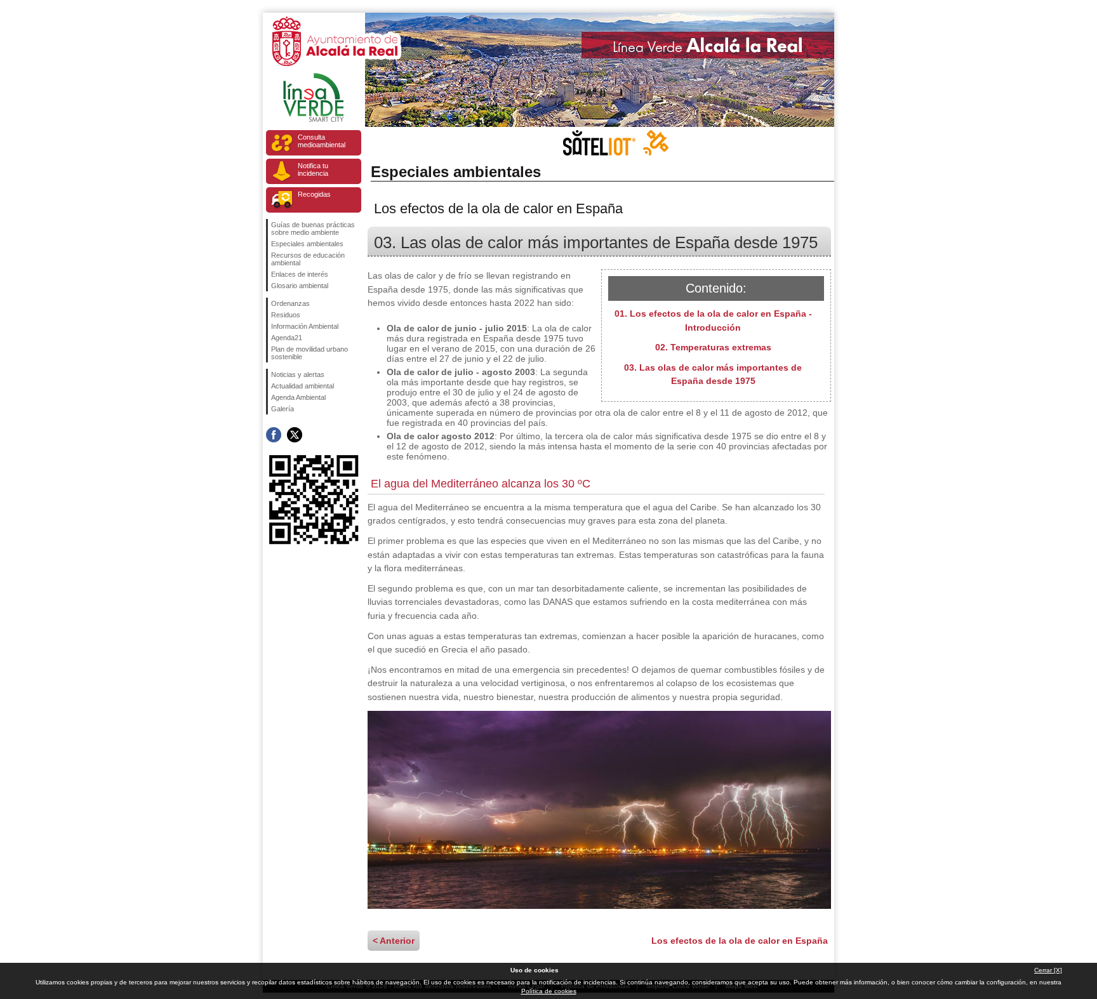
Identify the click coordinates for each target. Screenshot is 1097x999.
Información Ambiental (304, 326)
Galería (282, 409)
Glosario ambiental (299, 285)
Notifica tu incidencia (313, 169)
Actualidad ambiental (302, 386)
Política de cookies (548, 991)
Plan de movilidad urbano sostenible (309, 353)
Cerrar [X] (1048, 970)
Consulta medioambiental (321, 141)
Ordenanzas (290, 303)
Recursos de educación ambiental (308, 259)
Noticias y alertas (297, 374)
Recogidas (314, 194)
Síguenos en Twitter (294, 434)
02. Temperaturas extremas (713, 347)
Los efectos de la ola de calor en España (739, 941)
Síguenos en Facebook (273, 434)
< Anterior (394, 941)
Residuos (285, 315)
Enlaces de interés (299, 274)
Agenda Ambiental (298, 397)
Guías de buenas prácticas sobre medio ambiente (313, 228)
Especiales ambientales (307, 244)
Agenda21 (286, 337)
